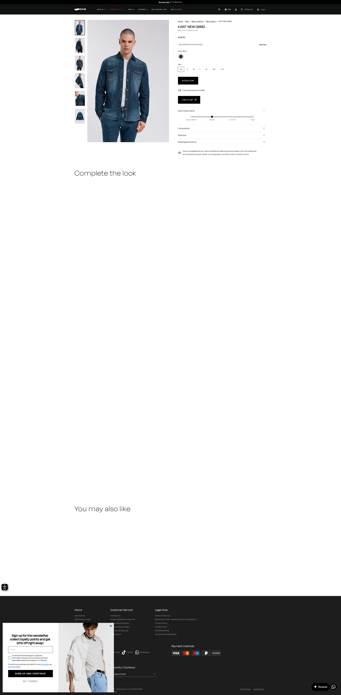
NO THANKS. (30, 681)
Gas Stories (80, 615)
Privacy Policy (161, 623)
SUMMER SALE (116, 9)
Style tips (182, 135)
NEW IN (100, 9)
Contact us (115, 615)
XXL (214, 69)
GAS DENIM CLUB (159, 9)
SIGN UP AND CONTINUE (30, 673)
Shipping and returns (187, 142)
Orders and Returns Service (122, 619)
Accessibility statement (166, 634)
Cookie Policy (161, 627)
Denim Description (186, 111)
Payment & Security (119, 630)
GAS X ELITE (176, 9)
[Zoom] (128, 81)
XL (207, 69)
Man (131, 9)
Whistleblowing (162, 630)
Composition (184, 128)
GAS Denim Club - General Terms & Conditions (176, 619)
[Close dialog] (111, 626)
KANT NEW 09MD (84, 476)
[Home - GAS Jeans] (80, 9)
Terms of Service (162, 615)
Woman (142, 9)
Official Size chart (82, 619)
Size (179, 64)
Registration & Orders (120, 627)
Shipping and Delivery (120, 623)
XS (181, 69)
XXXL (223, 69)
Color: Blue (182, 51)
